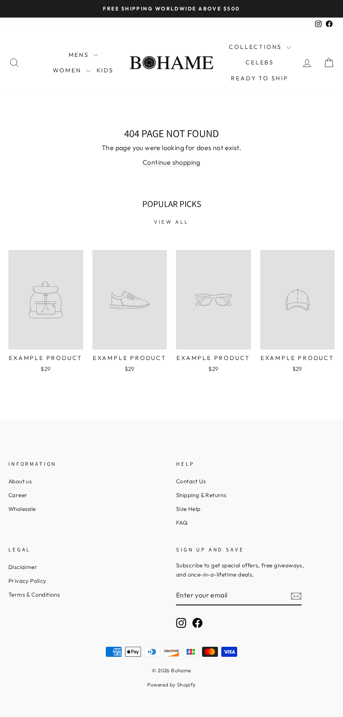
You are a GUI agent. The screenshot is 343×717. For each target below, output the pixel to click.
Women (68, 70)
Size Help (188, 509)
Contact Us (191, 481)
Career (17, 495)
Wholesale (22, 509)
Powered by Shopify (171, 684)
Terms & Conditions (34, 594)
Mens (80, 55)
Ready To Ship (259, 78)
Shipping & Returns (201, 495)
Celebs (260, 62)
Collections (256, 47)
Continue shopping (171, 162)
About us (20, 481)
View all (171, 222)
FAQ (181, 522)
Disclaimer (22, 567)
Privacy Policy (27, 580)
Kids (105, 70)
